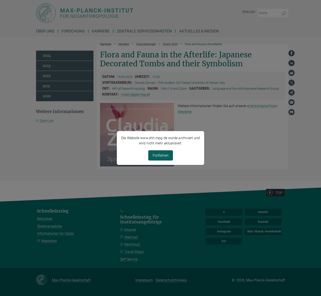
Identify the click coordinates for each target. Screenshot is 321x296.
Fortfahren (161, 155)
